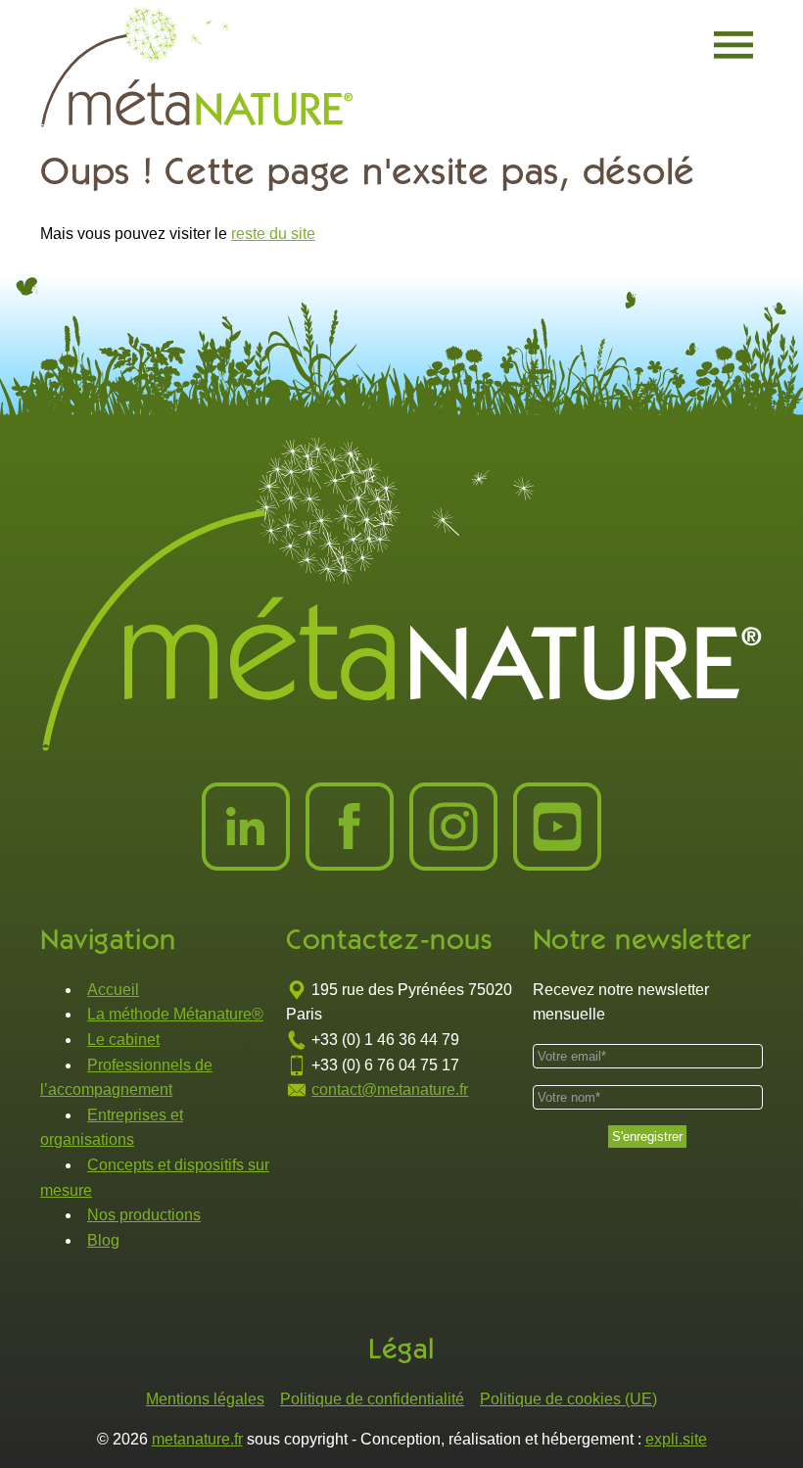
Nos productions (144, 1215)
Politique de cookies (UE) (568, 1399)
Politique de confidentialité (372, 1399)
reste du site (273, 233)
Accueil (113, 989)
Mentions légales (205, 1399)
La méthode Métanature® (175, 1014)
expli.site (676, 1439)
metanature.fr (197, 1439)
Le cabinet (123, 1039)
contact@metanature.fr (389, 1089)
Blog (103, 1240)
